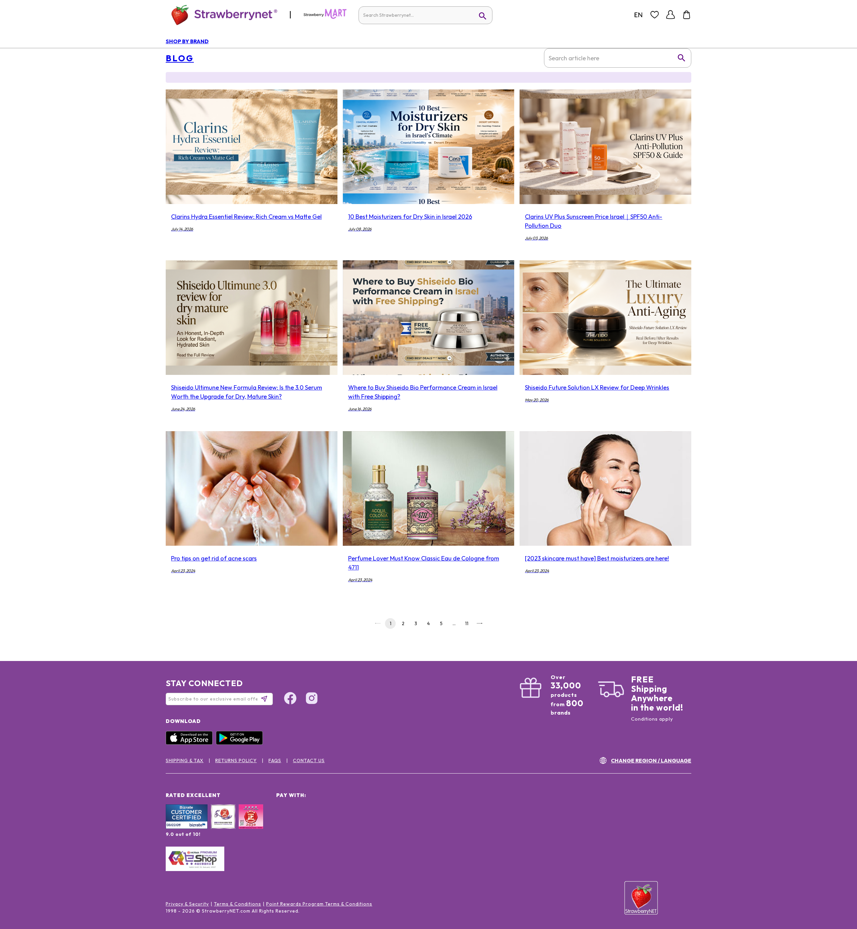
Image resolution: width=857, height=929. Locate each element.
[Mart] (325, 17)
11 (466, 623)
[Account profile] (670, 14)
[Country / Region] (638, 14)
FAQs (274, 760)
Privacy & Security (187, 904)
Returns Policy (236, 760)
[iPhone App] (191, 743)
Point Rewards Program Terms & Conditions (319, 904)
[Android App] (241, 743)
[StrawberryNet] (221, 14)
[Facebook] (290, 699)
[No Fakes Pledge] (251, 823)
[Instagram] (311, 699)
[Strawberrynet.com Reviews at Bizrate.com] (187, 827)
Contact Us (309, 760)
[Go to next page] (479, 623)
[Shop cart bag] (686, 14)
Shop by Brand (187, 41)
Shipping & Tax (185, 760)
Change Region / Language (651, 760)
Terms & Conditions (237, 904)
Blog (180, 58)
